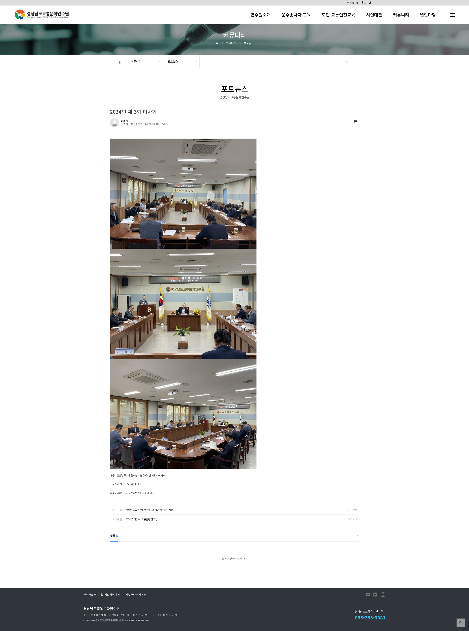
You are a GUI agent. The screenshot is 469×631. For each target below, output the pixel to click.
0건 (125, 124)
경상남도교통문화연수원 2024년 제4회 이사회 (149, 510)
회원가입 (354, 2)
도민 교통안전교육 (338, 14)
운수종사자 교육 (296, 14)
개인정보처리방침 (109, 594)
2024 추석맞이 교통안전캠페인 (142, 519)
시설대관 (374, 14)
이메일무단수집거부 (134, 594)
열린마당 (428, 14)
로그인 (367, 2)
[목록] (355, 121)
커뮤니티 (401, 14)
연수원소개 (260, 14)
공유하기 (345, 61)
